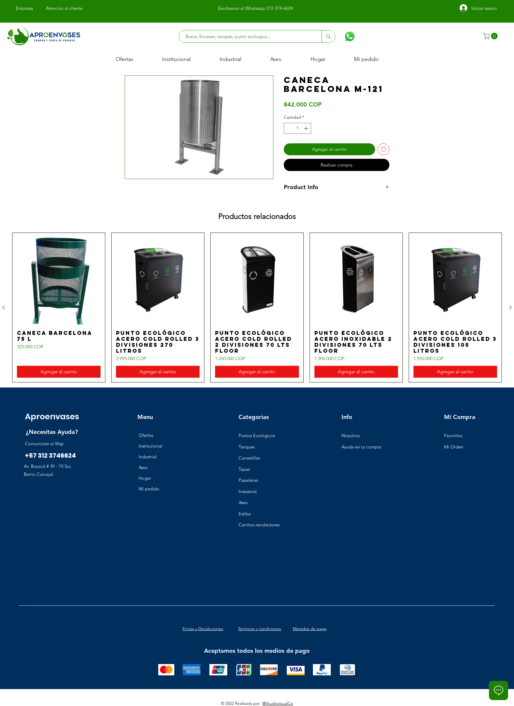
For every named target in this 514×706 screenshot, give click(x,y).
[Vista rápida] (58, 279)
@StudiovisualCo (277, 703)
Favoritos (453, 435)
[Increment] (306, 128)
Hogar (145, 478)
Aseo (143, 467)
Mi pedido (149, 489)
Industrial (148, 456)
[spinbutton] (297, 128)
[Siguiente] (510, 307)
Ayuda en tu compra (361, 447)
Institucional (150, 446)
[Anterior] (3, 307)
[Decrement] (288, 128)
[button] (491, 36)
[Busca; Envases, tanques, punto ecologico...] (328, 36)
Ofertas (146, 435)
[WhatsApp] (349, 36)
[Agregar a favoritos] (383, 149)
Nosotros (350, 435)
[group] (257, 307)
